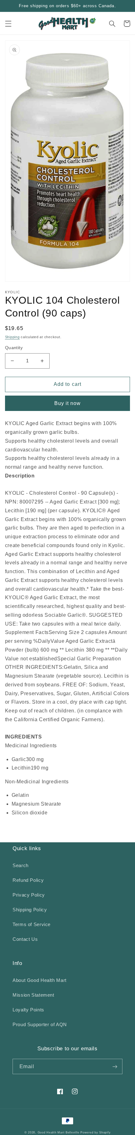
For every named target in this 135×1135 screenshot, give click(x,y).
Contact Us (25, 939)
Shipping (12, 337)
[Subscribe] (115, 1066)
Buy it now (67, 403)
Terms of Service (32, 924)
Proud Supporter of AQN (40, 1024)
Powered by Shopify (95, 1132)
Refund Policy (28, 880)
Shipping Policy (30, 909)
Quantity (14, 347)
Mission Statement (33, 995)
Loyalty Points (28, 1009)
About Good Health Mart (40, 980)
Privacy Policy (29, 895)
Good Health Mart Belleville (58, 1132)
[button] (8, 23)
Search (21, 865)
